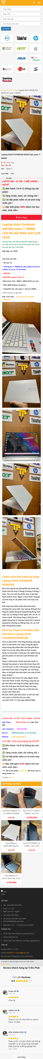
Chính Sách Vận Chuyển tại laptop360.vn (18, 933)
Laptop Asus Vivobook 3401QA (14, 241)
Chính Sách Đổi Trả (10, 937)
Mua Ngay (22, 217)
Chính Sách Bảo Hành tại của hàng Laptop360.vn (21, 940)
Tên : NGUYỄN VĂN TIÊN (12, 905)
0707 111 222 (8, 909)
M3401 (12, 777)
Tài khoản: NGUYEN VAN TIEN (14, 918)
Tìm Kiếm (6, 29)
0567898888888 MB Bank (13, 921)
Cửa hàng (13, 90)
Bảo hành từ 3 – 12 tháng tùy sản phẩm (18, 925)
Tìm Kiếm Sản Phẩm (11, 915)
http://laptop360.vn (19, 737)
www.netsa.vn (5, 964)
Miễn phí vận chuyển (11, 911)
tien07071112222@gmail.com (17, 953)
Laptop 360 (23, 771)
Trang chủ (4, 90)
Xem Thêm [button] (12, 1049)
